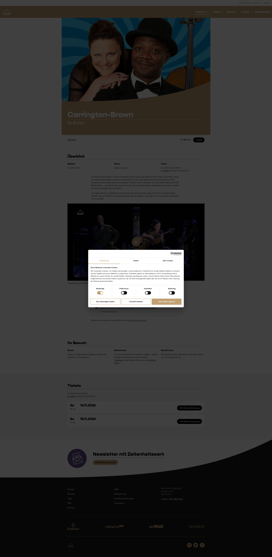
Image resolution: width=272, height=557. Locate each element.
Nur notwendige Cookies (105, 302)
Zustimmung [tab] (104, 261)
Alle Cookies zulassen (166, 302)
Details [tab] (136, 261)
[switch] (124, 292)
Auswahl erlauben (136, 302)
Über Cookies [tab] (168, 261)
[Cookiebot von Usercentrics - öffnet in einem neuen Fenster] (172, 253)
